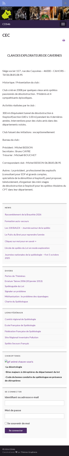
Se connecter (16, 430)
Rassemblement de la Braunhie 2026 (23, 214)
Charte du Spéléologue (16, 301)
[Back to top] (62, 449)
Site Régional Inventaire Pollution (21, 337)
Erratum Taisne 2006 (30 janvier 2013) (24, 281)
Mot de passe (13, 410)
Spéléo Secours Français (17, 343)
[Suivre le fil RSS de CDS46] (3, 2)
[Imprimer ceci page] (64, 40)
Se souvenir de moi (18, 423)
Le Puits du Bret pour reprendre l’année (24, 234)
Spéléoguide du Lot (14, 286)
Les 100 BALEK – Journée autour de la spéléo (27, 227)
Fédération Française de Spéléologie (23, 331)
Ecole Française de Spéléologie (20, 325)
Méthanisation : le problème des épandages (26, 296)
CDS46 (6, 24)
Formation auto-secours (17, 221)
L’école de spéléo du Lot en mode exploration (27, 248)
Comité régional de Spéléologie (20, 319)
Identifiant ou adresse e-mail (22, 397)
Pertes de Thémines (15, 276)
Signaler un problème (15, 291)
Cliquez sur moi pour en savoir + (20, 241)
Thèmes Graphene (29, 452)
